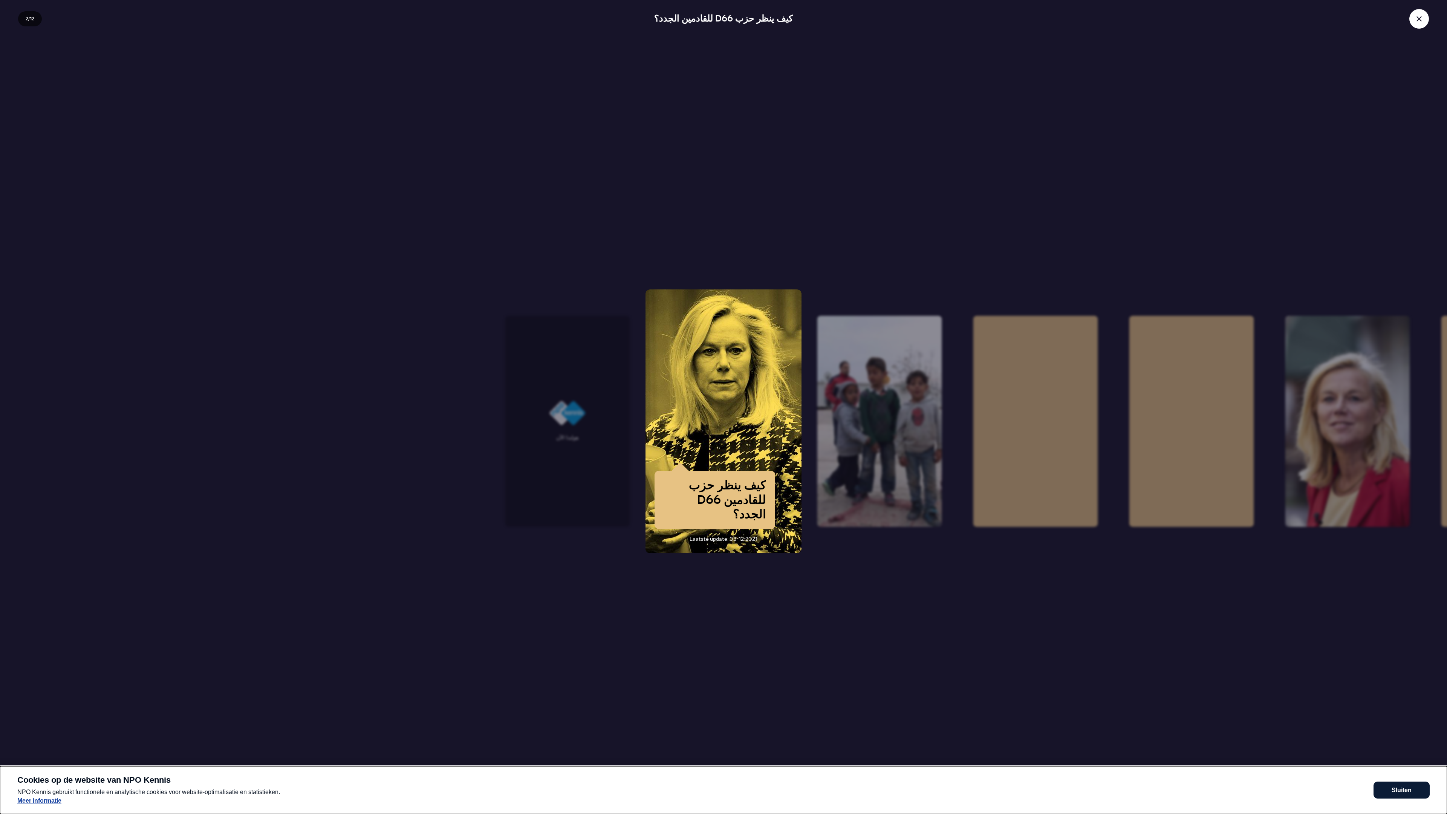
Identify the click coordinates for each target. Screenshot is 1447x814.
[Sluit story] (1419, 19)
